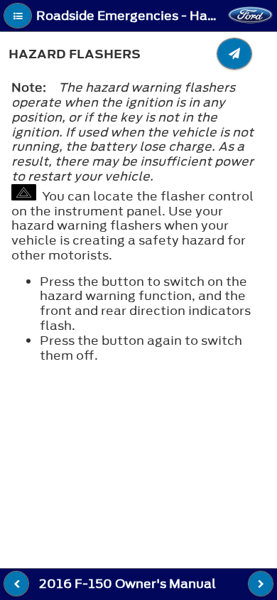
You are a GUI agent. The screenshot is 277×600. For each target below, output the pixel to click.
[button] (18, 15)
